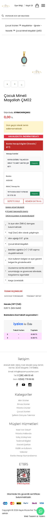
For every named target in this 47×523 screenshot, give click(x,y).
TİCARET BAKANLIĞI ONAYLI (17, 211)
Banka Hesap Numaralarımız (23, 455)
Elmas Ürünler (23, 404)
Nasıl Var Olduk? (23, 429)
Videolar (23, 452)
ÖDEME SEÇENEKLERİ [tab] (13, 291)
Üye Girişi (18, 5)
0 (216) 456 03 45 (25, 375)
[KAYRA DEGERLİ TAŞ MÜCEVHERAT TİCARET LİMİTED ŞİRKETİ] (6, 6)
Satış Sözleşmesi (23, 437)
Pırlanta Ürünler (23, 408)
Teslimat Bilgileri (23, 441)
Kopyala (35, 163)
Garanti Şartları (24, 444)
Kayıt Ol (29, 5)
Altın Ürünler (23, 400)
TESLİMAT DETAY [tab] (34, 296)
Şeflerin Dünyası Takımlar (23, 415)
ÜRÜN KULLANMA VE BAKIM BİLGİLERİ (20, 216)
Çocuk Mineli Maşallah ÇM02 (29, 30)
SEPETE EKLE (13, 201)
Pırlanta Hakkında (23, 433)
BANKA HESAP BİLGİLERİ (15, 207)
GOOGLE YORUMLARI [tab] (13, 296)
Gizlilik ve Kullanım (23, 448)
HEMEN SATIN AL (33, 201)
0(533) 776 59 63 (26, 379)
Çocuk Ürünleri (11, 25)
